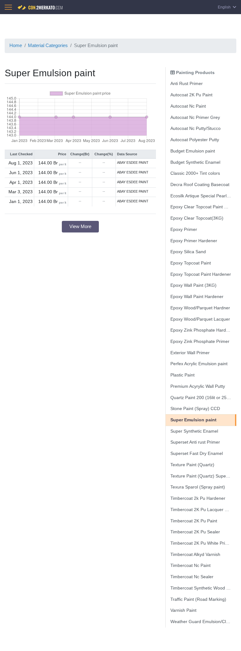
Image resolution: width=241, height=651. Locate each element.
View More (80, 226)
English (225, 7)
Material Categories (48, 45)
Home (15, 45)
